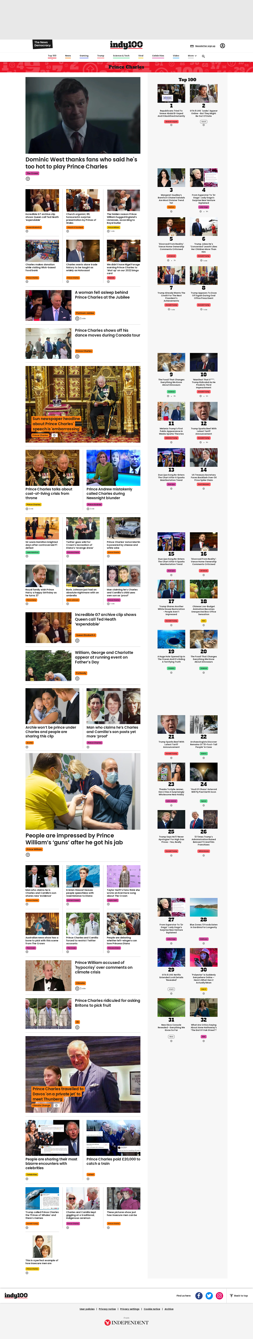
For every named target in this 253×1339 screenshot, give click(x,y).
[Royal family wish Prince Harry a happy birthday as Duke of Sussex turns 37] (42, 576)
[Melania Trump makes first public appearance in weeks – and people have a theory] (171, 411)
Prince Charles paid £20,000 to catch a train (113, 1161)
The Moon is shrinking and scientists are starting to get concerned (203, 1114)
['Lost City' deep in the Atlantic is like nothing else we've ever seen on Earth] (204, 1190)
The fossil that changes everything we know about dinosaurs (171, 382)
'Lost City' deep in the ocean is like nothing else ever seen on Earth (203, 1210)
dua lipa (171, 484)
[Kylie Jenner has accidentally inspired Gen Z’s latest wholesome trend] (171, 771)
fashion (171, 207)
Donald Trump (203, 392)
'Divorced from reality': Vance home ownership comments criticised (171, 247)
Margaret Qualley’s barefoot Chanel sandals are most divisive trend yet (171, 199)
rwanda (111, 278)
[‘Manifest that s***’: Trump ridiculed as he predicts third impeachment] (204, 362)
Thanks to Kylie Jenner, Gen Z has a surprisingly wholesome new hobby (171, 792)
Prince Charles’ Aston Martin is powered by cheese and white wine (123, 545)
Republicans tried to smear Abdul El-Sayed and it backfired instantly (171, 113)
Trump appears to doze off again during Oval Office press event (204, 295)
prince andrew (94, 504)
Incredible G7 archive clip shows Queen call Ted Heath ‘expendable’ (42, 217)
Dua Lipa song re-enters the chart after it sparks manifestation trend (171, 477)
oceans (171, 668)
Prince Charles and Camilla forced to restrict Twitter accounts (82, 940)
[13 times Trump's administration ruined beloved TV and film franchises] (204, 819)
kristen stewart (73, 900)
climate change (41, 1105)
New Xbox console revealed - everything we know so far (171, 1027)
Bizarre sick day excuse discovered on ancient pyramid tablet (171, 1163)
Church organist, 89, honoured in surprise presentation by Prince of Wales (81, 218)
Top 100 (52, 56)
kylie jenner (171, 801)
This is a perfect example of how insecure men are (41, 1262)
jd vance (171, 256)
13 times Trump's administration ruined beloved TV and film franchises (204, 840)
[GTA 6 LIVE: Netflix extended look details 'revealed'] (171, 957)
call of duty (203, 1307)
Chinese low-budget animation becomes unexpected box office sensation (203, 610)
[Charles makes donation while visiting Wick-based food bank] (42, 251)
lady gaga (204, 207)
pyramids (171, 1172)
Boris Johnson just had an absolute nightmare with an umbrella (82, 592)
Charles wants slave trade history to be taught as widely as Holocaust (81, 267)
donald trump (32, 1224)
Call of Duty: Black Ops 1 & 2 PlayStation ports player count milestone (204, 1298)
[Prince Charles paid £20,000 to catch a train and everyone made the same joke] (113, 1138)
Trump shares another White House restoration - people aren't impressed (171, 610)
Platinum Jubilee (85, 313)
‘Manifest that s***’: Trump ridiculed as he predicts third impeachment (204, 383)
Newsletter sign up (205, 46)
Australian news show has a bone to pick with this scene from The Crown (41, 940)
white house (204, 851)
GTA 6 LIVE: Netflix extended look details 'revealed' (171, 977)
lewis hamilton (33, 552)
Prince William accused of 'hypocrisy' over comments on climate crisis (104, 967)
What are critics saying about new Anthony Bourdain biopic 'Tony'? (171, 1298)
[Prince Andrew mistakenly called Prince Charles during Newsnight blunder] (113, 468)
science (171, 392)
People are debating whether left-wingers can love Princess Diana (122, 940)
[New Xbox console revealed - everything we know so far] (171, 1007)
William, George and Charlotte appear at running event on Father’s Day (104, 657)
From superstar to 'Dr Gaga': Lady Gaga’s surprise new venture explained (204, 199)
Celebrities (158, 56)
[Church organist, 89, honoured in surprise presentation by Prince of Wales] (83, 200)
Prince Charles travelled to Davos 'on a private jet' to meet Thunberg (58, 1094)
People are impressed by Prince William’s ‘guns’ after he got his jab (74, 839)
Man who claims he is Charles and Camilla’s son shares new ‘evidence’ (40, 893)
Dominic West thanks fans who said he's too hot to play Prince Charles (81, 163)
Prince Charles (32, 278)
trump (171, 1124)
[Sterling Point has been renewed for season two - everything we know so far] (171, 1325)
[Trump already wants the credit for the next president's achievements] (171, 275)
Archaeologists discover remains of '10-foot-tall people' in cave (203, 744)
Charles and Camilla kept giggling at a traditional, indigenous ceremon (81, 1215)
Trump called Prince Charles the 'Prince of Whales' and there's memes (42, 1215)
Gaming (84, 56)
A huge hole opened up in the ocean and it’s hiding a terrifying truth (171, 659)
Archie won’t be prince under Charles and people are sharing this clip (50, 732)
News (68, 56)
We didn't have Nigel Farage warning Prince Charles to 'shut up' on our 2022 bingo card (123, 269)
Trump (100, 56)
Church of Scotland (75, 227)
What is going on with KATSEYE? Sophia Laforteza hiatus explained (171, 1211)
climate (80, 983)
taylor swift (112, 900)
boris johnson (72, 600)
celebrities (32, 1174)
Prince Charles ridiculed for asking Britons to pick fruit (107, 1003)
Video (176, 56)
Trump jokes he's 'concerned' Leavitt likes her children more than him (203, 248)
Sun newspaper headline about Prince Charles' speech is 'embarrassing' (56, 424)
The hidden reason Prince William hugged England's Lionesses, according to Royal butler (122, 218)
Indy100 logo (126, 45)
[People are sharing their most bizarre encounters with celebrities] (52, 1138)
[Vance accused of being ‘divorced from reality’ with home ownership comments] (171, 226)
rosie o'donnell (204, 1172)
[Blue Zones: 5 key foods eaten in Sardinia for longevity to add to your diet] (204, 907)
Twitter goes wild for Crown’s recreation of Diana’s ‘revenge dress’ (80, 545)
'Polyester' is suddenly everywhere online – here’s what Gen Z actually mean (204, 978)
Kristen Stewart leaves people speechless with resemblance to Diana (80, 893)
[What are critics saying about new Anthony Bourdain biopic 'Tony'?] (171, 1278)
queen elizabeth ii (34, 227)
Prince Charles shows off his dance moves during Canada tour (107, 333)
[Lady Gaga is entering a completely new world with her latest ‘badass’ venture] (204, 177)
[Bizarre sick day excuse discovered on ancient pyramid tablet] (171, 1142)
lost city (203, 1222)
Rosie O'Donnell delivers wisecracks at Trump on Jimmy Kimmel (203, 1163)
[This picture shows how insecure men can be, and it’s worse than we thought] (123, 1198)
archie (30, 743)
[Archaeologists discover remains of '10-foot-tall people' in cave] (204, 724)
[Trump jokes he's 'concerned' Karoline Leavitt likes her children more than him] (204, 226)
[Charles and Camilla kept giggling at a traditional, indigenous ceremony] (83, 1198)
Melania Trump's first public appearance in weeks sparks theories (171, 431)
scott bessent (203, 484)
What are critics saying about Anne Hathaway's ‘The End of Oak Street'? (204, 1027)
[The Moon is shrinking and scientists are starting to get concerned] (204, 1092)
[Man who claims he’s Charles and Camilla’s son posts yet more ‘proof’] (113, 706)
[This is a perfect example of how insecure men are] (42, 1246)
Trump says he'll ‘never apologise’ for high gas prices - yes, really (171, 839)
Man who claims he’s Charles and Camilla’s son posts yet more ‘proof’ (112, 732)
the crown (32, 173)
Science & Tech (121, 56)
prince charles (73, 278)
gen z (203, 989)
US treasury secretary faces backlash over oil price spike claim (204, 477)
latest (91, 1174)
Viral (140, 56)
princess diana (73, 552)
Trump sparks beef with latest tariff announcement (204, 431)
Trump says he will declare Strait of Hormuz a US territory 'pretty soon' (171, 1114)
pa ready (81, 673)
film (203, 621)
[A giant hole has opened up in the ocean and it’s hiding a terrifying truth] (171, 639)
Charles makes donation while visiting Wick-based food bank (40, 267)
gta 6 (203, 122)
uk (77, 1021)
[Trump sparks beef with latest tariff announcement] (204, 411)
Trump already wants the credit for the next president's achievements (171, 297)
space (203, 801)
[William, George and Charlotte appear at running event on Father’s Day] (48, 665)
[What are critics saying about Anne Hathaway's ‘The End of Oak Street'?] (204, 1007)
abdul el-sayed (171, 122)
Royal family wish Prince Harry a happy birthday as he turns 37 (41, 592)
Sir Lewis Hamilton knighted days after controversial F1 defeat (41, 545)
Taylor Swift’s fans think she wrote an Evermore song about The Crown (123, 893)
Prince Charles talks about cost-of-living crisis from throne (48, 493)
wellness (203, 939)
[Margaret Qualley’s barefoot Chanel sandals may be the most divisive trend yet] (171, 177)
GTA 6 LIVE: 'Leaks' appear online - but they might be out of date (204, 113)
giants (203, 754)
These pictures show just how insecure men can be (122, 1214)
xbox (171, 1037)
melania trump (171, 438)
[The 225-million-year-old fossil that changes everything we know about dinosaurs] (171, 362)
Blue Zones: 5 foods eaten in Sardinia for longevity (204, 926)
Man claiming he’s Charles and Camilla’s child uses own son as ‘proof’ (122, 592)
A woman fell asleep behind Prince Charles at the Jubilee (102, 295)
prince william (113, 227)
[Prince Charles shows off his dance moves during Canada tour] (48, 343)
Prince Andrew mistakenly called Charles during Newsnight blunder (109, 493)
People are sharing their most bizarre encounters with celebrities (51, 1163)
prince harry (31, 600)
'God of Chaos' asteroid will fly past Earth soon (204, 790)
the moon (204, 1124)
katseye (171, 1222)
